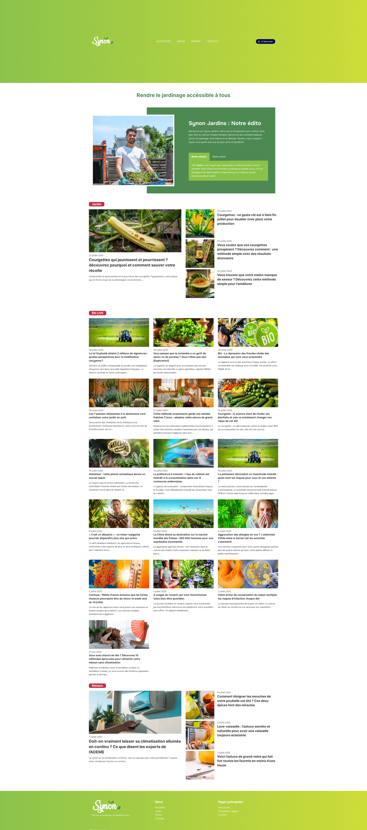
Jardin (181, 41)
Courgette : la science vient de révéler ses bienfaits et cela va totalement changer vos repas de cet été (245, 417)
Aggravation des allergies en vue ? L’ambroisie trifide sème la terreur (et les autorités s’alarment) (246, 538)
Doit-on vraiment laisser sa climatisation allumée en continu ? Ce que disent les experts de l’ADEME (135, 746)
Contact (222, 814)
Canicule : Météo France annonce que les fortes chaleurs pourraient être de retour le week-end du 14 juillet (118, 598)
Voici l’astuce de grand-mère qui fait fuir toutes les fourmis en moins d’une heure (246, 761)
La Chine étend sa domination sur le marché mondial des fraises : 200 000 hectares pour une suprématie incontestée (183, 538)
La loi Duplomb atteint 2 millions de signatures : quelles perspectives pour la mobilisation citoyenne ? (118, 357)
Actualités (163, 41)
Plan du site (224, 807)
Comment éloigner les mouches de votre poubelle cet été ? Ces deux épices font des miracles (244, 700)
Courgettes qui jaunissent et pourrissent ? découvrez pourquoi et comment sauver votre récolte (132, 265)
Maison (196, 41)
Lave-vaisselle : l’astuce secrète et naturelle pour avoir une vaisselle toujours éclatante (243, 730)
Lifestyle (212, 41)
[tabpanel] (228, 170)
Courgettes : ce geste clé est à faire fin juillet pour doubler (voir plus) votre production (246, 219)
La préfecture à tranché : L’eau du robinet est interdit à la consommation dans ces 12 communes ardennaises (181, 478)
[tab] (199, 157)
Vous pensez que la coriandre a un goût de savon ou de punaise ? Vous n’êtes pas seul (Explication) (179, 357)
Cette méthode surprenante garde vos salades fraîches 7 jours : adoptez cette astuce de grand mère (182, 417)
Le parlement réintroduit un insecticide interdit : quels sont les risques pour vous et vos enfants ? (248, 478)
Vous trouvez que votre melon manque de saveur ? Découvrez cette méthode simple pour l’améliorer (247, 279)
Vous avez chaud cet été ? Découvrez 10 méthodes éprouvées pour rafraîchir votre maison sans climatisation (114, 659)
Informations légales (228, 811)
